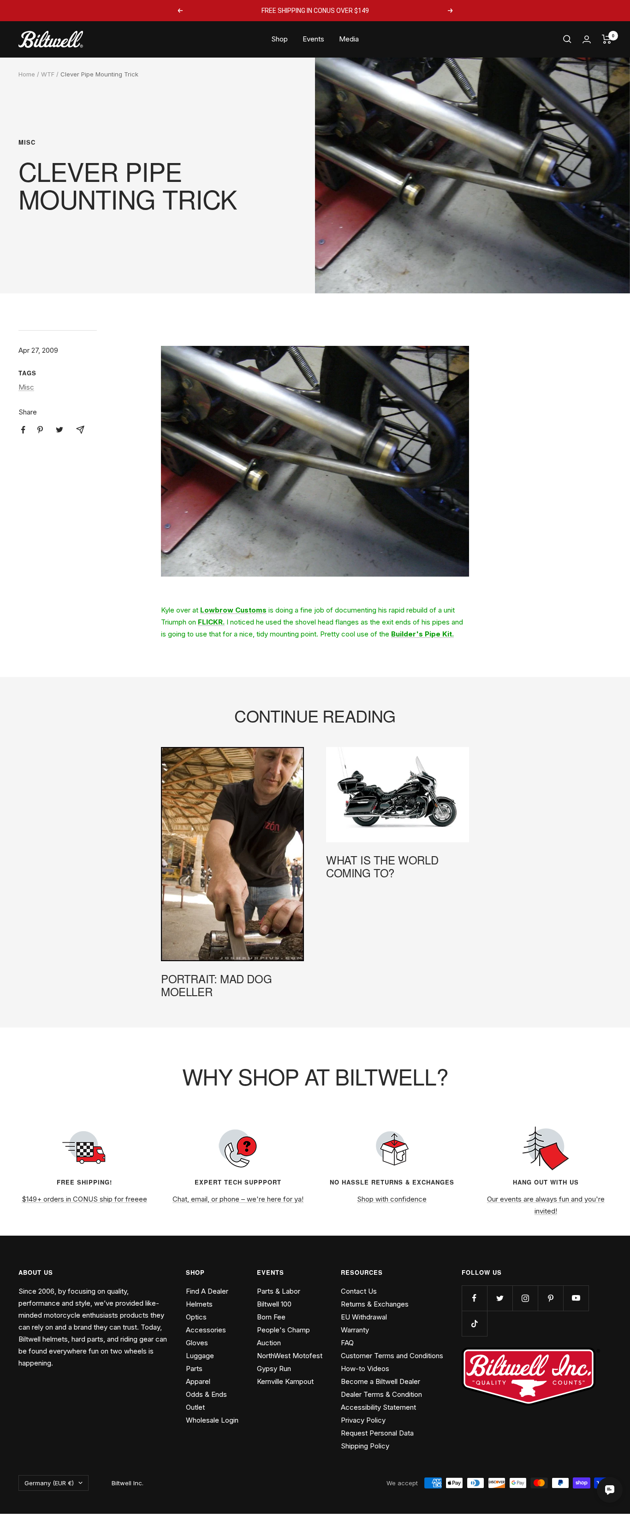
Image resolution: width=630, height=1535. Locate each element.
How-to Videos (365, 1368)
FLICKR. (211, 622)
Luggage (200, 1355)
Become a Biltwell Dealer (380, 1381)
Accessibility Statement (378, 1407)
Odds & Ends (206, 1394)
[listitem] (23, 430)
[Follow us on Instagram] (525, 1298)
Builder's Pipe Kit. (422, 634)
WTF (47, 74)
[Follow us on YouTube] (575, 1298)
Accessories (206, 1329)
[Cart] (607, 39)
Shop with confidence (392, 1199)
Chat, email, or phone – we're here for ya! (237, 1199)
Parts (194, 1368)
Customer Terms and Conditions (392, 1355)
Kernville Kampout (285, 1381)
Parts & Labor (278, 1291)
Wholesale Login (212, 1420)
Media (349, 39)
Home (26, 74)
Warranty (355, 1329)
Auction (269, 1342)
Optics (196, 1317)
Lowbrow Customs (233, 610)
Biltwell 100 (274, 1304)
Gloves (197, 1342)
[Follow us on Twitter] (499, 1298)
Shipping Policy (365, 1446)
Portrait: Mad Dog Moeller (216, 984)
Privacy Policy (363, 1420)
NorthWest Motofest (289, 1355)
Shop (279, 39)
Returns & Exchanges (375, 1304)
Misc (27, 142)
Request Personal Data (377, 1433)
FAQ (347, 1342)
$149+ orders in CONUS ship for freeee (84, 1199)
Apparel (198, 1381)
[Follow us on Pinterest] (550, 1298)
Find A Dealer (207, 1291)
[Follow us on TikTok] (474, 1323)
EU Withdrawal (364, 1317)
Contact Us (359, 1291)
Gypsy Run (274, 1368)
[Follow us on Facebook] (474, 1298)
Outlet (195, 1407)
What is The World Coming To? (382, 866)
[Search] (567, 39)
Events (313, 39)
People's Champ (283, 1329)
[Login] (586, 39)
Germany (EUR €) (49, 1483)
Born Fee (271, 1317)
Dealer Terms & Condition (381, 1394)
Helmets (199, 1304)
